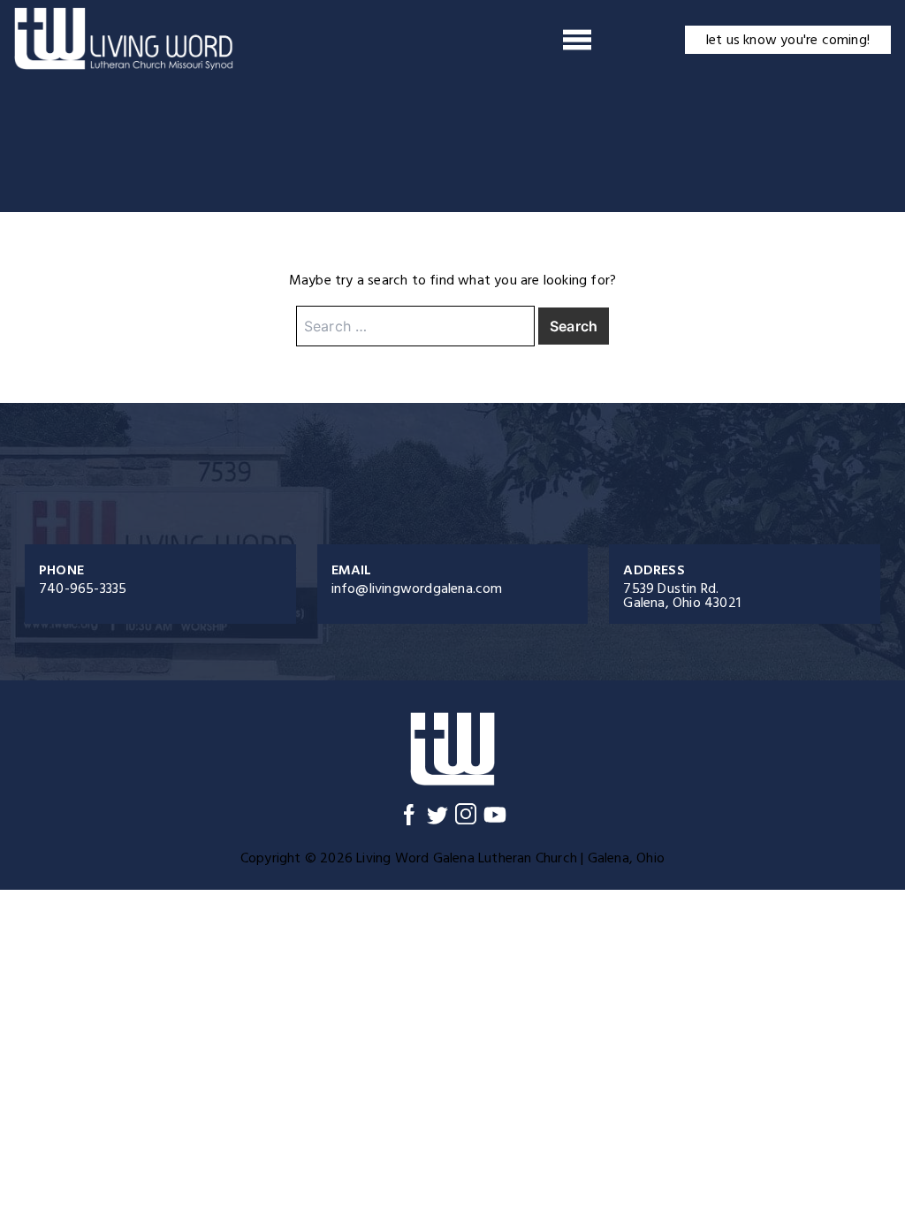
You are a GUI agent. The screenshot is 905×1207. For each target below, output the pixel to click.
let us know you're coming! (788, 39)
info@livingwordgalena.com (417, 588)
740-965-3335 (82, 588)
